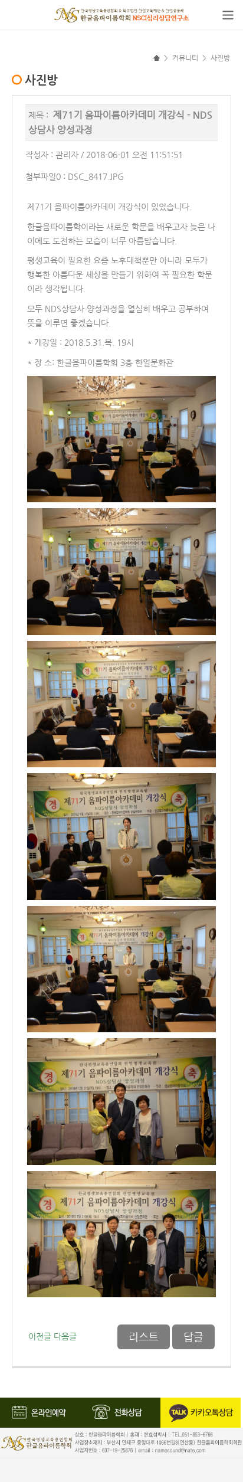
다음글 (65, 1336)
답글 (193, 1337)
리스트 (144, 1337)
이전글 (39, 1336)
